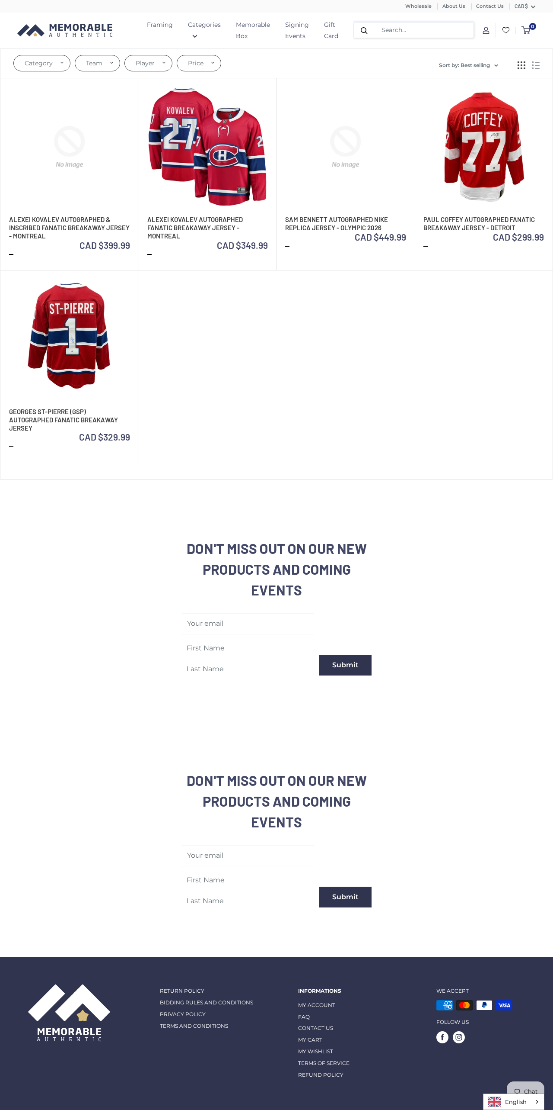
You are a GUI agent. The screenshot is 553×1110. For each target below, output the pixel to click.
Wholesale (418, 6)
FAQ (304, 1016)
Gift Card (331, 30)
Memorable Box (253, 30)
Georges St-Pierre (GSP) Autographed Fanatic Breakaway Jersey (63, 419)
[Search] (364, 30)
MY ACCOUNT (316, 1005)
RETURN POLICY (182, 991)
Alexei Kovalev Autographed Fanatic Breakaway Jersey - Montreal (195, 227)
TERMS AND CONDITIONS (194, 1026)
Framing (160, 25)
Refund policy (320, 1074)
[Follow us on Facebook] (442, 1037)
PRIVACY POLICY (183, 1014)
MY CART (310, 1039)
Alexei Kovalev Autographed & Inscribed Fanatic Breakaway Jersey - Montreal (69, 227)
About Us (453, 6)
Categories (204, 25)
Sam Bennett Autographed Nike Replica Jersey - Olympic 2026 (336, 224)
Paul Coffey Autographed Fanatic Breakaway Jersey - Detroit (479, 224)
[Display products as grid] (521, 65)
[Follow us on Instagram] (459, 1037)
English (516, 1101)
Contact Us (490, 6)
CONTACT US (315, 1028)
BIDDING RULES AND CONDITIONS (206, 1002)
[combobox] (513, 1102)
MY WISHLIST (315, 1051)
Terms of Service (324, 1063)
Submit (345, 665)
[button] (41, 63)
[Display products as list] (536, 65)
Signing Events (297, 30)
